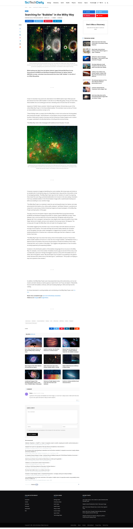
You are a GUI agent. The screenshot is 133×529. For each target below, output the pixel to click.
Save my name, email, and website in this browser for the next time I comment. (46, 430)
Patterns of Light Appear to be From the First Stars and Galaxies (52, 382)
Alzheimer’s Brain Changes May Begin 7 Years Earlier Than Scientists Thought (100, 58)
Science (80, 2)
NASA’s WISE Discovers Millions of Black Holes (70, 366)
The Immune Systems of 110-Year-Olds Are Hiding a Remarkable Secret (99, 81)
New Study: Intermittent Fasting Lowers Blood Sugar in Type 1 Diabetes (99, 51)
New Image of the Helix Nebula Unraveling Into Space (33, 366)
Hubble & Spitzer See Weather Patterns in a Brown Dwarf (51, 349)
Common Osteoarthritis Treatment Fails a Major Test (99, 88)
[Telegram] (20, 40)
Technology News (58, 515)
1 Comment (54, 17)
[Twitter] (20, 31)
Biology (49, 2)
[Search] (107, 2)
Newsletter (27, 508)
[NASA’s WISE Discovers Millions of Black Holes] (71, 359)
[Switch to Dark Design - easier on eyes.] (105, 2)
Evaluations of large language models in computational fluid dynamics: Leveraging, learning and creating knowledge (48, 473)
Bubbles (34, 321)
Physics (74, 2)
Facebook (27, 499)
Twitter (26, 502)
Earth (62, 2)
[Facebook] (20, 28)
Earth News (56, 504)
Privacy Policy (98, 525)
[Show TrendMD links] (78, 484)
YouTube (27, 504)
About (79, 525)
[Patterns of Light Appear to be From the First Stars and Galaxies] (52, 374)
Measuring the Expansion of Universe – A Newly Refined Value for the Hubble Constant (71, 350)
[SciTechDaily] (34, 3)
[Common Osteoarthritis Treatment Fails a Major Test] (86, 89)
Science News (57, 510)
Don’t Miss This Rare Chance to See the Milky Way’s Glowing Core (33, 350)
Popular (71, 321)
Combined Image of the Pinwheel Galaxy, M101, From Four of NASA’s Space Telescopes (33, 382)
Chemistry (56, 2)
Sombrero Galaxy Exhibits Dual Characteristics (71, 381)
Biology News (57, 499)
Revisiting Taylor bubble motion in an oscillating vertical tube (37, 470)
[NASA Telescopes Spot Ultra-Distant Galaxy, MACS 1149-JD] (52, 359)
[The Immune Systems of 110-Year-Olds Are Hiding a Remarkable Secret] (86, 82)
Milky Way (56, 321)
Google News (44, 297)
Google (36, 297)
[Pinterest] (20, 37)
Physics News (57, 508)
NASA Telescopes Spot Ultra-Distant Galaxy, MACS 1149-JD (51, 366)
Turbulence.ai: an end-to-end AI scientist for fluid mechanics (37, 462)
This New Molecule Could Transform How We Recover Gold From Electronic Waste (99, 66)
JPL (51, 321)
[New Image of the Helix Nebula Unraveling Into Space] (33, 359)
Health (67, 2)
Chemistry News (57, 502)
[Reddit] (20, 47)
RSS (26, 510)
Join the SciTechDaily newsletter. (52, 295)
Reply (77, 400)
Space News (56, 513)
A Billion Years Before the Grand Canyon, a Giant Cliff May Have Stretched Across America (99, 74)
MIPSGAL (62, 321)
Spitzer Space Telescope (31, 323)
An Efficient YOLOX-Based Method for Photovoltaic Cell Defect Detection (40, 466)
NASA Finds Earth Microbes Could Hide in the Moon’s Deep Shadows (100, 43)
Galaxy (47, 321)
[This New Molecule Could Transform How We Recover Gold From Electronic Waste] (86, 66)
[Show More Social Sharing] (63, 21)
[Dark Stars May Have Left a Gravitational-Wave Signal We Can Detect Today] (86, 97)
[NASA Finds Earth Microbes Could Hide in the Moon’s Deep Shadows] (86, 43)
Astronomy (28, 321)
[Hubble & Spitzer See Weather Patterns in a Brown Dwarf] (52, 342)
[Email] (20, 44)
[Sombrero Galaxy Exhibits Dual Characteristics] (71, 374)
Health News (57, 506)
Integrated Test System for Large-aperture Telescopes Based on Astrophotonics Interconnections (44, 446)
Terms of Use (105, 525)
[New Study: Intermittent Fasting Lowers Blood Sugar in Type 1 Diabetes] (86, 51)
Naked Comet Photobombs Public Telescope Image (94, 504)
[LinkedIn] (20, 34)
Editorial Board (90, 525)
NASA (66, 321)
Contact (84, 525)
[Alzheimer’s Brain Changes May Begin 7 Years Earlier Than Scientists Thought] (86, 58)
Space (86, 2)
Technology (93, 2)
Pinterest (27, 506)
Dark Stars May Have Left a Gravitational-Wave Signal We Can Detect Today (100, 96)
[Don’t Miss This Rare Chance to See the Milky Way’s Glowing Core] (33, 342)
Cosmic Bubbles (40, 321)
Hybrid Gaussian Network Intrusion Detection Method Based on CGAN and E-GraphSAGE (43, 459)
